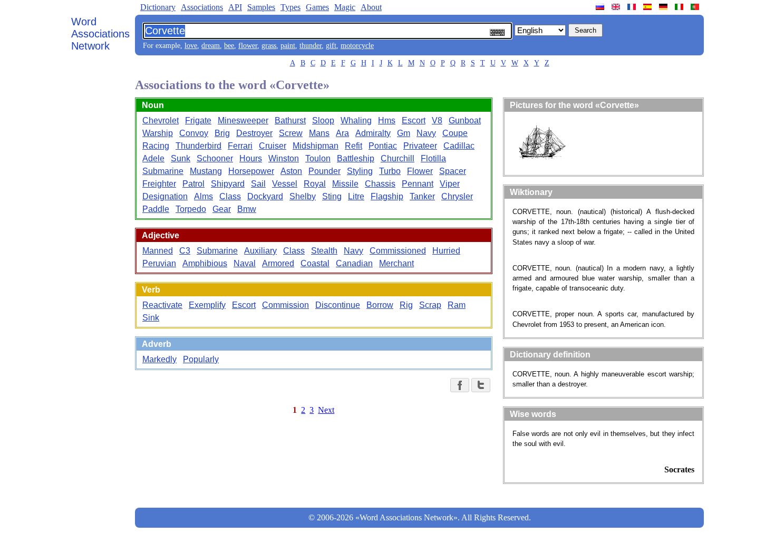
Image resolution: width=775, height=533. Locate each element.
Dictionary (158, 7)
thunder (310, 46)
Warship (157, 133)
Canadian (354, 263)
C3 (184, 250)
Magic (344, 7)
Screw (291, 133)
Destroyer (254, 133)
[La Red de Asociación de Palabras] (648, 7)
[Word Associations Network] (617, 7)
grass (268, 46)
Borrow (379, 305)
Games (317, 7)
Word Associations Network (100, 34)
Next (326, 409)
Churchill (397, 158)
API (235, 7)
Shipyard (228, 183)
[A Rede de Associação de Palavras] (696, 7)
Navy (426, 133)
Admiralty (373, 133)
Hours (250, 158)
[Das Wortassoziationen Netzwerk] (664, 7)
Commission (285, 305)
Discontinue (337, 305)
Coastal (315, 263)
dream (210, 46)
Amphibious (204, 263)
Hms (386, 120)
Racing (155, 145)
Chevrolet (160, 120)
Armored (278, 263)
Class (230, 196)
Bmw (246, 209)
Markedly (159, 359)
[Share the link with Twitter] (480, 385)
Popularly (201, 359)
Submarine (162, 171)
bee (229, 46)
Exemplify (207, 305)
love (191, 46)
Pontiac (383, 145)
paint (287, 46)
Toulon (318, 158)
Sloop (323, 120)
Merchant (396, 263)
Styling (360, 171)
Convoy (193, 133)
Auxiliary (260, 250)
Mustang (206, 171)
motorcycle (357, 46)
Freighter (159, 183)
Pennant (417, 183)
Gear (221, 209)
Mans (319, 133)
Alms (203, 196)
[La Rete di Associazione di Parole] (680, 7)
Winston (283, 158)
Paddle (155, 209)
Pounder (324, 171)
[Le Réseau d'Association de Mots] (632, 7)
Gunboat (465, 120)
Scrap (430, 305)
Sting (332, 196)
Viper (450, 183)
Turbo (390, 171)
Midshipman (315, 145)
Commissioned (398, 250)
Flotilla (433, 158)
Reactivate (162, 305)
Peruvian (159, 263)
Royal (315, 183)
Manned (157, 250)
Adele (153, 158)
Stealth (324, 250)
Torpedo (191, 209)
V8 (437, 120)
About (371, 7)
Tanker (422, 196)
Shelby (302, 196)
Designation (165, 196)
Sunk (180, 158)
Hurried (446, 250)
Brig (222, 133)
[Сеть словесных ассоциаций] (601, 7)
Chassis (380, 183)
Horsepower (251, 171)
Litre (356, 196)
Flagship (387, 196)
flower (247, 46)
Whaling (356, 120)
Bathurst (290, 120)
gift (331, 46)
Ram (457, 305)
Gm (403, 133)
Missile (345, 183)
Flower (420, 171)
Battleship (355, 158)
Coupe (455, 133)
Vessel (284, 183)
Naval (245, 263)
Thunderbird (198, 145)
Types (290, 7)
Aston (291, 171)
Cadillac (458, 145)
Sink (150, 317)
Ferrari (240, 145)
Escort (413, 120)
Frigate (198, 120)
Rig (406, 305)
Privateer (420, 145)
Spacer (452, 171)
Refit (353, 145)
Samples (261, 7)
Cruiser (272, 145)
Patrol (193, 183)
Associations (202, 7)
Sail (258, 183)
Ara (342, 133)
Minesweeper (243, 120)
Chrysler (457, 196)
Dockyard (265, 196)
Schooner (215, 158)
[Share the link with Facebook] (459, 385)
